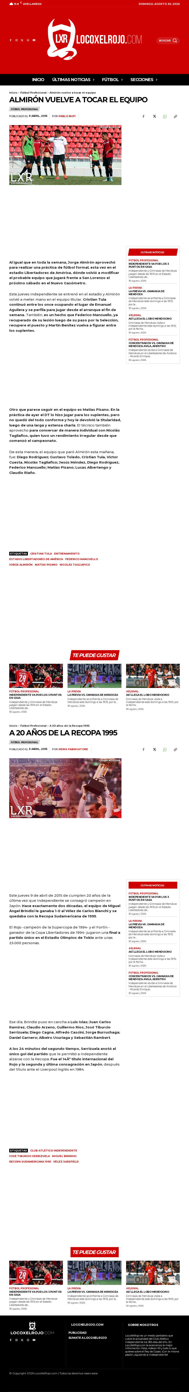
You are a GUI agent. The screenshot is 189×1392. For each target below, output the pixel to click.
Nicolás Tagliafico (75, 564)
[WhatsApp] (28, 40)
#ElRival (135, 315)
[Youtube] (34, 40)
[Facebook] (10, 40)
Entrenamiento (67, 553)
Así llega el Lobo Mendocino (150, 318)
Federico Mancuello (81, 559)
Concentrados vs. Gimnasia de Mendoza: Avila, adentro (151, 344)
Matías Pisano (46, 564)
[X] (22, 40)
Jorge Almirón (20, 564)
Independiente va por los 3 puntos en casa (149, 265)
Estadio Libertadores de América (36, 559)
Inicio (13, 92)
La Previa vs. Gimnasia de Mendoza (147, 293)
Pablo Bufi (67, 116)
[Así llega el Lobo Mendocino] (153, 676)
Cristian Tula (41, 553)
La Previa (135, 288)
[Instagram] (16, 40)
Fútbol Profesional (33, 92)
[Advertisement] (152, 150)
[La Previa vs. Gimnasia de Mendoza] (94, 676)
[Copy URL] (175, 116)
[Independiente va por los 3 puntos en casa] (36, 676)
